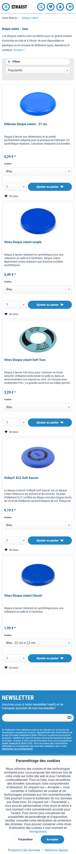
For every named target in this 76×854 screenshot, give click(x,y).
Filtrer (16, 61)
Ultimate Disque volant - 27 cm (25, 124)
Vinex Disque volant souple (23, 242)
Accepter (52, 839)
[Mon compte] (60, 7)
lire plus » (19, 50)
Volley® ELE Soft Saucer (21, 478)
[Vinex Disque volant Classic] (38, 575)
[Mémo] (51, 7)
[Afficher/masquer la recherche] (41, 7)
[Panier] (70, 7)
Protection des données (24, 850)
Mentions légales (56, 850)
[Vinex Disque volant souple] (38, 221)
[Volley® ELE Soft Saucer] (38, 457)
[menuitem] (5, 7)
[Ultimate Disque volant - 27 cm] (38, 103)
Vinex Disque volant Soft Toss (24, 360)
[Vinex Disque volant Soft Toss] (38, 339)
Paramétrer (25, 839)
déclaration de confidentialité (17, 748)
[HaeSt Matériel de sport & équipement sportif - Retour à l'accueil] (19, 7)
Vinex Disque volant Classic (23, 595)
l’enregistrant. (38, 831)
